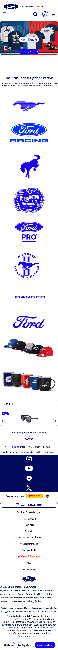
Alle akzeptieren (44, 645)
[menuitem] (4, 14)
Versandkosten (50, 608)
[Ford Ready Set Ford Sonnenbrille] (29, 418)
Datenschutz (27, 452)
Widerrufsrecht (10, 452)
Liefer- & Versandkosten (29, 537)
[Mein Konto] (44, 14)
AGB (38, 452)
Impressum (49, 452)
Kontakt (46, 446)
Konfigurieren (25, 645)
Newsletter (34, 446)
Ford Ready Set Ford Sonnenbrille (29, 432)
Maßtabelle (29, 518)
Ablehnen (9, 645)
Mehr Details (29, 39)
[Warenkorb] (53, 15)
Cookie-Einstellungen (15, 446)
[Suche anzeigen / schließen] (35, 15)
